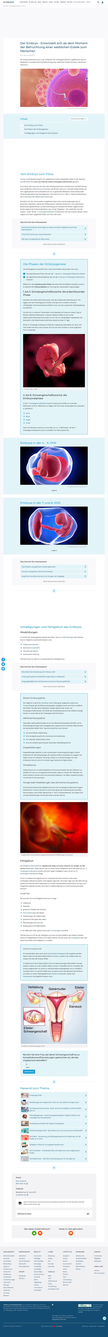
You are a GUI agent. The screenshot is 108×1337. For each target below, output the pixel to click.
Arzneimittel (7, 1261)
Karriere (70, 2)
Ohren (28, 423)
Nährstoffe (22, 1264)
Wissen (78, 1269)
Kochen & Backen (24, 1261)
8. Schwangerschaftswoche (74, 277)
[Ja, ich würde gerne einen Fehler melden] (71, 1233)
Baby (49, 1276)
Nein (27, 1067)
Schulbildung (52, 1286)
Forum (88, 2)
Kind (49, 1278)
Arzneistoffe (35, 648)
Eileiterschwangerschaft (60, 954)
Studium (78, 1264)
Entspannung (7, 1269)
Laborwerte (7, 1282)
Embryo (23, 179)
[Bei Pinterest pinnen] (3, 669)
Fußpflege (37, 1258)
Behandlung (7, 1264)
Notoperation (28, 976)
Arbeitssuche (80, 1256)
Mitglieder (97, 1258)
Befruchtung (30, 182)
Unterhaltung (67, 1280)
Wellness (6, 1295)
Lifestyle (63, 2)
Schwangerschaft (14, 6)
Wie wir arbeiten (99, 1273)
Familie (56, 2)
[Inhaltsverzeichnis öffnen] (104, 1318)
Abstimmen (29, 1072)
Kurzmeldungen (79, 2)
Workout (22, 1278)
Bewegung (22, 1276)
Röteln (73, 706)
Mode (36, 1280)
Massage (6, 1285)
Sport (40, 2)
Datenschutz (92, 1326)
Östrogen (79, 883)
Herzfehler (45, 703)
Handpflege (37, 1266)
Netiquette (97, 1261)
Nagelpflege (38, 1282)
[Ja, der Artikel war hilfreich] (34, 1233)
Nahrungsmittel (24, 1266)
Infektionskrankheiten (30, 644)
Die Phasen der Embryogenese (36, 129)
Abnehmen (22, 1256)
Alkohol (35, 651)
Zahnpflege (37, 1290)
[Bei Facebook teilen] (3, 659)
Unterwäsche (38, 1287)
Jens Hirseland (21, 1181)
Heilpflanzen (7, 1274)
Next (90, 468)
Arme (28, 413)
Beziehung (51, 1256)
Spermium (63, 189)
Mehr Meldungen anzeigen (54, 244)
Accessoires (38, 1256)
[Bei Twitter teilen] (3, 664)
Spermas (40, 923)
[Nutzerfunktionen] (102, 2)
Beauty (45, 2)
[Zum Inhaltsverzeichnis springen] (54, 254)
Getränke (22, 1258)
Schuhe (36, 1285)
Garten (65, 1261)
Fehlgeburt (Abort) (29, 866)
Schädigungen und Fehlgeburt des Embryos (41, 133)
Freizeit (65, 1258)
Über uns (98, 1266)
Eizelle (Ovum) (37, 189)
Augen (28, 420)
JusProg (80, 1312)
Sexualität (51, 1266)
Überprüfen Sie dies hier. (59, 1319)
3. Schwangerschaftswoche (70, 274)
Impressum (85, 1326)
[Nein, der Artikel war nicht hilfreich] (40, 1233)
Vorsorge (6, 1293)
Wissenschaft (67, 1282)
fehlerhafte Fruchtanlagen (51, 931)
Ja (26, 1064)
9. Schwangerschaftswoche (46, 212)
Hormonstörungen (29, 913)
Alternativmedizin (9, 1256)
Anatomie (6, 1258)
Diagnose (6, 1266)
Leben (50, 1284)
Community (98, 1256)
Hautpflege (37, 1269)
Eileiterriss (55, 974)
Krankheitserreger (9, 1280)
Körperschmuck (39, 1274)
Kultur (65, 1269)
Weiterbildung (80, 1266)
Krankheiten (7, 1277)
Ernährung (33, 2)
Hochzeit (51, 1264)
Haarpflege (37, 1264)
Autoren (96, 1270)
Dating (50, 1258)
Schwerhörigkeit (29, 706)
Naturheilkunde (8, 1287)
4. (59, 277)
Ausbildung (79, 1261)
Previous (17, 468)
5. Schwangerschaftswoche (37, 403)
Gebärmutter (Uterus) (42, 197)
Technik (65, 1274)
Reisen (65, 1272)
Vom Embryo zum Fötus (33, 125)
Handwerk (66, 1266)
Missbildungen (68, 637)
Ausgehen (66, 1256)
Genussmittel (67, 1264)
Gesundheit (24, 2)
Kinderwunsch (52, 1281)
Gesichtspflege (38, 1261)
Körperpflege (38, 1272)
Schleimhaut (27, 197)
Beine (28, 416)
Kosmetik (37, 1277)
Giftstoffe (26, 651)
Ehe (49, 1261)
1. (54, 274)
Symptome (6, 1290)
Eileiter (56, 956)
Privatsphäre (101, 1326)
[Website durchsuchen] (98, 2)
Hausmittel (6, 1272)
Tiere (64, 1277)
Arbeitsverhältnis (81, 1258)
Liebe (51, 2)
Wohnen (65, 1285)
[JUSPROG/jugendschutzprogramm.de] (84, 1305)
